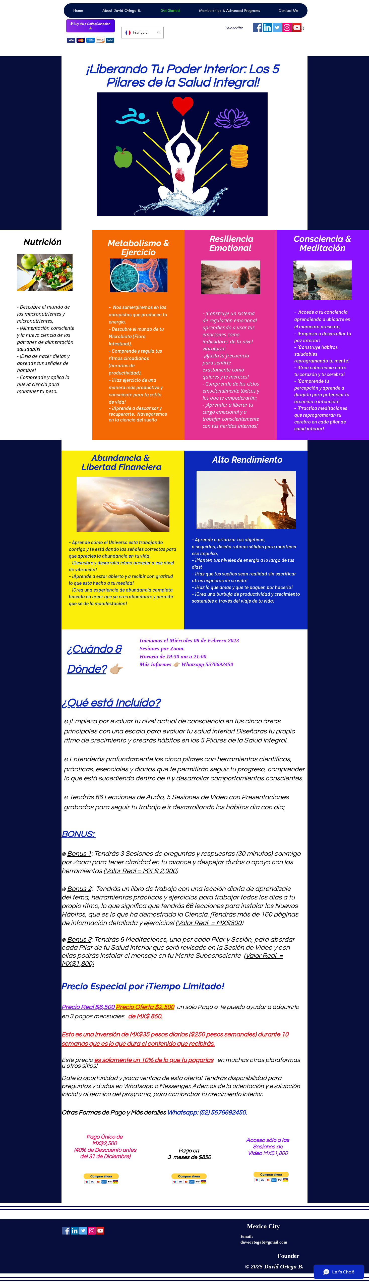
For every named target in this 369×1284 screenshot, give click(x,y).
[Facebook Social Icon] (257, 27)
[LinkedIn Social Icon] (267, 27)
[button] (101, 1179)
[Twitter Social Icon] (277, 27)
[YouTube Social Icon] (100, 1231)
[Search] (302, 28)
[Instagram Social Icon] (287, 27)
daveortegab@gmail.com (263, 1242)
